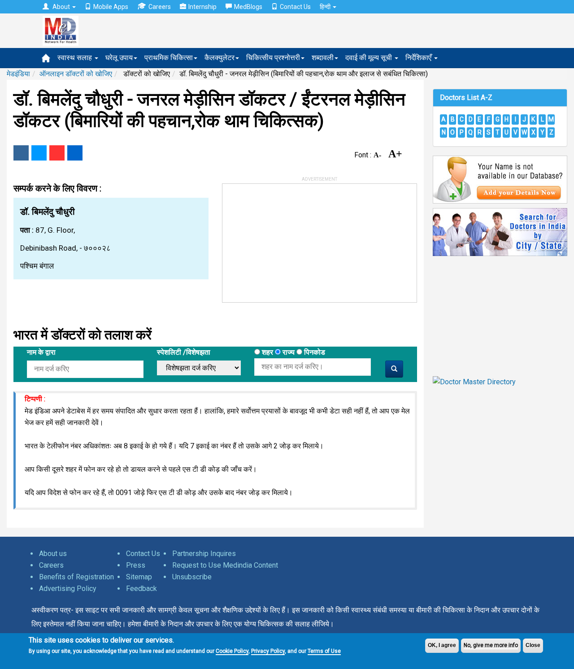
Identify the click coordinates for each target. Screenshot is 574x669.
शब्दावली (323, 57)
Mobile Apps (110, 6)
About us (53, 553)
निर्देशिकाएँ (419, 57)
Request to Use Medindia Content (225, 565)
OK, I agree (442, 645)
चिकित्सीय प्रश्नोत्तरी (273, 57)
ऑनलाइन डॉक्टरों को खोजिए (75, 74)
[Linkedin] (75, 153)
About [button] (61, 6)
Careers (159, 6)
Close (533, 645)
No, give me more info (491, 645)
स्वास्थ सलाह (75, 57)
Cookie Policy (232, 651)
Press (135, 565)
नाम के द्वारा (41, 352)
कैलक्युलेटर (219, 57)
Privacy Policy (268, 651)
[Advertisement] (289, 240)
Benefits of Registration (76, 577)
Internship (202, 6)
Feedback (141, 588)
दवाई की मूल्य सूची (369, 57)
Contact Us (295, 6)
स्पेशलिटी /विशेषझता (183, 352)
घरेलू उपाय (119, 57)
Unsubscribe (192, 577)
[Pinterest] (57, 153)
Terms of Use (324, 651)
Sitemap (139, 577)
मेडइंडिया (18, 74)
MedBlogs (248, 6)
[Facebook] (21, 153)
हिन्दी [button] (326, 6)
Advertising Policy (67, 588)
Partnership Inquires (204, 553)
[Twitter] (39, 153)
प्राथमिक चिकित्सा (168, 57)
